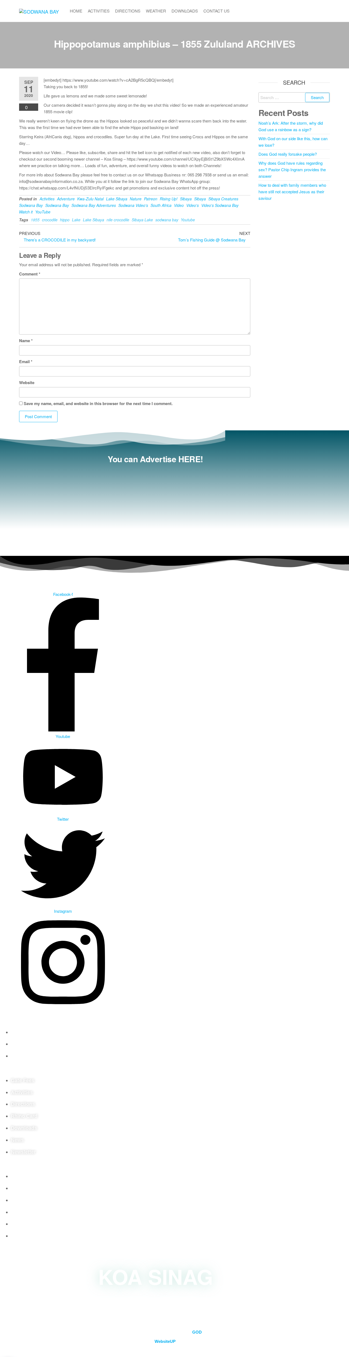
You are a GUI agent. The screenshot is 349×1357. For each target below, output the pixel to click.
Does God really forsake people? (287, 154)
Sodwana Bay (31, 205)
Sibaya (186, 198)
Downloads (185, 11)
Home (76, 11)
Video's (192, 205)
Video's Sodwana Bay (220, 205)
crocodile (50, 219)
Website (26, 382)
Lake (76, 219)
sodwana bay (166, 219)
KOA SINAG (155, 1276)
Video (179, 205)
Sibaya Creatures (223, 198)
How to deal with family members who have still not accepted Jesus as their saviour (292, 191)
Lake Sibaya (116, 198)
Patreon (150, 198)
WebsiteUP (165, 1341)
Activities (99, 11)
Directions (127, 11)
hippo (65, 219)
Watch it (26, 212)
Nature (136, 198)
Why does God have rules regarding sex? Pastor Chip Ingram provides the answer (292, 169)
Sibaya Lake (142, 219)
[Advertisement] (155, 507)
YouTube (42, 212)
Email (25, 361)
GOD (197, 1332)
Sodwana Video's (133, 205)
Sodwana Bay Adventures (93, 205)
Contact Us (216, 11)
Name (26, 341)
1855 (35, 219)
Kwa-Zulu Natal (90, 198)
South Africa (161, 205)
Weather (156, 11)
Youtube (188, 219)
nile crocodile (118, 219)
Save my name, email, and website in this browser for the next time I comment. (98, 403)
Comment (29, 274)
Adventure (66, 198)
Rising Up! (168, 198)
